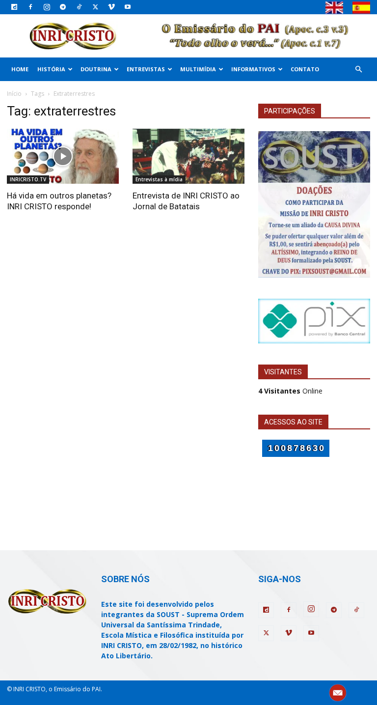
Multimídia (198, 69)
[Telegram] (62, 7)
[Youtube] (127, 7)
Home (19, 69)
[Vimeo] (111, 7)
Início (14, 93)
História (51, 69)
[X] (95, 7)
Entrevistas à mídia (159, 179)
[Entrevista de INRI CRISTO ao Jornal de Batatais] (188, 156)
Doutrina (96, 69)
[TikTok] (79, 7)
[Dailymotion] (14, 7)
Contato (305, 69)
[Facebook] (30, 7)
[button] (358, 69)
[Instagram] (46, 7)
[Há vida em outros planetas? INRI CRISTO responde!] (63, 156)
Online (290, 390)
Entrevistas (146, 69)
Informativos (253, 69)
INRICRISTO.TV (28, 179)
